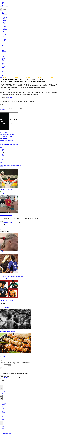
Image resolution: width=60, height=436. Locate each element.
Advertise (3, 428)
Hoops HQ (3, 5)
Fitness (2, 64)
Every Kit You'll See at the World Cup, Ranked (6, 300)
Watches (3, 61)
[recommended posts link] (9, 250)
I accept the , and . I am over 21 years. (10, 222)
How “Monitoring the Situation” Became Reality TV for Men (7, 136)
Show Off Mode (5, 19)
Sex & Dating (5, 20)
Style (2, 3)
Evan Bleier (2, 83)
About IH (3, 426)
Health (4, 33)
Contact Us (3, 427)
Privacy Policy (13, 222)
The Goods (3, 4)
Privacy (3, 430)
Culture (3, 2)
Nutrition (3, 67)
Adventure (3, 50)
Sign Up (1, 221)
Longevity (4, 34)
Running (4, 37)
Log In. (6, 152)
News (4, 27)
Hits (2, 390)
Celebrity (4, 26)
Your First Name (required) (11, 363)
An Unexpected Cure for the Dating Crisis (6, 274)
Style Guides (5, 29)
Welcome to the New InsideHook (3, 132)
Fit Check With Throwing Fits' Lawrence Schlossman (6, 215)
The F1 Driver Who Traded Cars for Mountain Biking (6, 189)
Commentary (3, 58)
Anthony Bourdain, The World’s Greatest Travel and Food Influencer (8, 193)
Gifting (4, 44)
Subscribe (4, 6)
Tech (4, 43)
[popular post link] (11, 165)
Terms (2, 429)
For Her (4, 42)
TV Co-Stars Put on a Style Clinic (4, 307)
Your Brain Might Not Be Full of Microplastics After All (6, 140)
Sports (3, 77)
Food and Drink (4, 72)
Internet (3, 56)
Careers (3, 431)
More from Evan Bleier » (3, 109)
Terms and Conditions (7, 222)
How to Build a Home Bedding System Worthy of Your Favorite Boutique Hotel (9, 144)
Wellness (3, 31)
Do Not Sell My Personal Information (6, 433)
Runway (4, 28)
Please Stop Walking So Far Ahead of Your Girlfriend (7, 331)
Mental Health (5, 35)
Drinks (4, 16)
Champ (3, 393)
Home (4, 40)
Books (4, 22)
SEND (1, 367)
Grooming (4, 30)
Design (4, 23)
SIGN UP (1, 375)
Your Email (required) (10, 362)
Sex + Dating (1, 273)
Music (4, 24)
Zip (8, 220)
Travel (4, 18)
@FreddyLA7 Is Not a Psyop (4, 278)
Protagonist (3, 394)
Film (2, 53)
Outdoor (4, 41)
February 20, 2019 (9, 97)
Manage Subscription (4, 432)
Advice (4, 32)
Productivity (4, 36)
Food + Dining (5, 17)
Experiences (3, 1)
